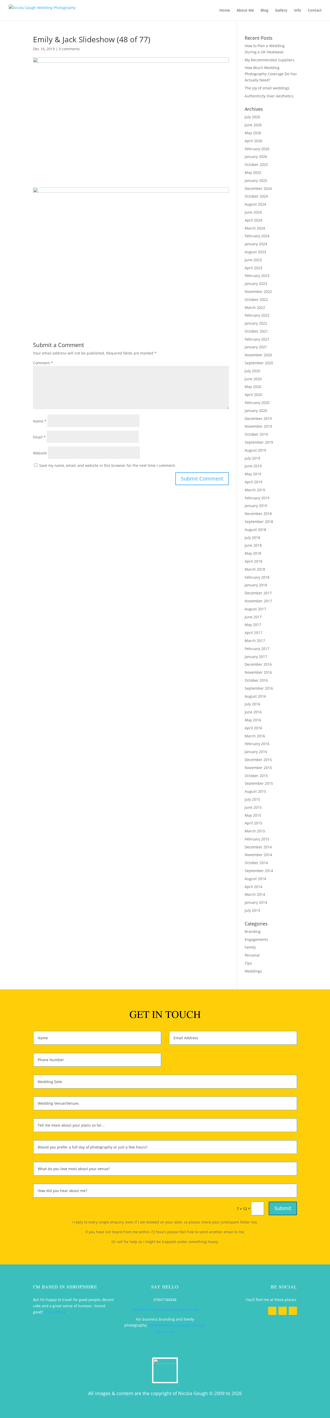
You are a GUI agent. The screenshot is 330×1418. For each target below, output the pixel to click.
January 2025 (256, 180)
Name (39, 421)
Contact (315, 11)
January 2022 (256, 323)
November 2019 (258, 426)
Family (250, 947)
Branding (253, 931)
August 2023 (255, 251)
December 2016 (258, 664)
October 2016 (256, 680)
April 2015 (253, 823)
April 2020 (253, 394)
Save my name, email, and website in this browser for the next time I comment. (107, 465)
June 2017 (253, 616)
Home (224, 11)
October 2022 (256, 299)
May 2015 (253, 815)
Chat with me (55, 1312)
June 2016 (253, 712)
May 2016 (253, 720)
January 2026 (256, 156)
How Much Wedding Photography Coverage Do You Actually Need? (271, 73)
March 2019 (255, 489)
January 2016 (256, 751)
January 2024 (256, 243)
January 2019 (256, 505)
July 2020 (252, 370)
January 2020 (256, 410)
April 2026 (253, 140)
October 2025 (256, 164)
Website (40, 453)
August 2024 (255, 204)
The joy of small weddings (267, 88)
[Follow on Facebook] (272, 1311)
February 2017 (257, 648)
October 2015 (256, 775)
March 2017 (255, 640)
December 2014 (258, 847)
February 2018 (257, 577)
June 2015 (253, 807)
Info (297, 11)
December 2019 (258, 418)
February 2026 (257, 148)
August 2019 (255, 450)
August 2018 (255, 529)
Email (39, 437)
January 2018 (256, 585)
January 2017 (256, 656)
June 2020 (253, 378)
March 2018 (255, 569)
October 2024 (256, 196)
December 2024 (258, 188)
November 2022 (258, 291)
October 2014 (256, 862)
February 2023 (257, 275)
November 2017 (258, 600)
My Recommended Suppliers (269, 59)
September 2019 (259, 442)
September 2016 (259, 688)
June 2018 (253, 545)
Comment (43, 362)
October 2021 (256, 331)
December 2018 (258, 513)
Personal (252, 955)
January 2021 (256, 346)
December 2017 (258, 592)
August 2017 (255, 608)
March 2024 (255, 228)
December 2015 (258, 759)
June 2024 (253, 212)
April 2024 (253, 220)
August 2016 (255, 696)
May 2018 (253, 553)
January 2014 (256, 902)
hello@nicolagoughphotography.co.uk (164, 1309)
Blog (264, 11)
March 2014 (255, 894)
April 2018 (253, 561)
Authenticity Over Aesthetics (269, 96)
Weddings (253, 971)
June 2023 (253, 259)
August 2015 (255, 791)
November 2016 (258, 672)
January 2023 (256, 283)
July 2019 (252, 458)
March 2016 (255, 735)
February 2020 (257, 402)
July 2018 (252, 537)
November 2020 (258, 354)
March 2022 (255, 307)
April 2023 (253, 267)
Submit (282, 1208)
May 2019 (253, 473)
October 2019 (256, 434)
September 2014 (259, 870)
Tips (248, 963)
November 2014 (258, 854)
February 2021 (257, 339)
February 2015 (257, 839)
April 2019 (253, 481)
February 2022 (257, 315)
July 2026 (252, 116)
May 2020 (253, 386)
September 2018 (259, 521)
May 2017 (253, 624)
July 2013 (252, 910)
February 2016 (257, 743)
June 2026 (253, 124)
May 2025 (253, 172)
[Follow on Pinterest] (293, 1311)
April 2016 (253, 727)
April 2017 (253, 632)
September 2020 (259, 362)
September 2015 (259, 783)
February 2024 (257, 235)
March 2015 (255, 831)
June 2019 (253, 465)
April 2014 (253, 886)
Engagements (256, 939)
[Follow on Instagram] (282, 1311)
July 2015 (252, 799)
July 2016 (252, 704)
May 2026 (253, 132)
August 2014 (255, 878)
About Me (245, 11)
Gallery (281, 11)
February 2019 (257, 497)
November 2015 (258, 767)
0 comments (69, 48)
